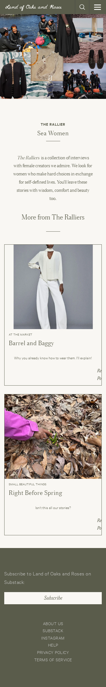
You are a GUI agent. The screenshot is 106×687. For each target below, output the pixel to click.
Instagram (53, 637)
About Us (53, 623)
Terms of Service (53, 659)
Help (53, 644)
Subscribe (53, 598)
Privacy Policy (53, 652)
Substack (53, 630)
